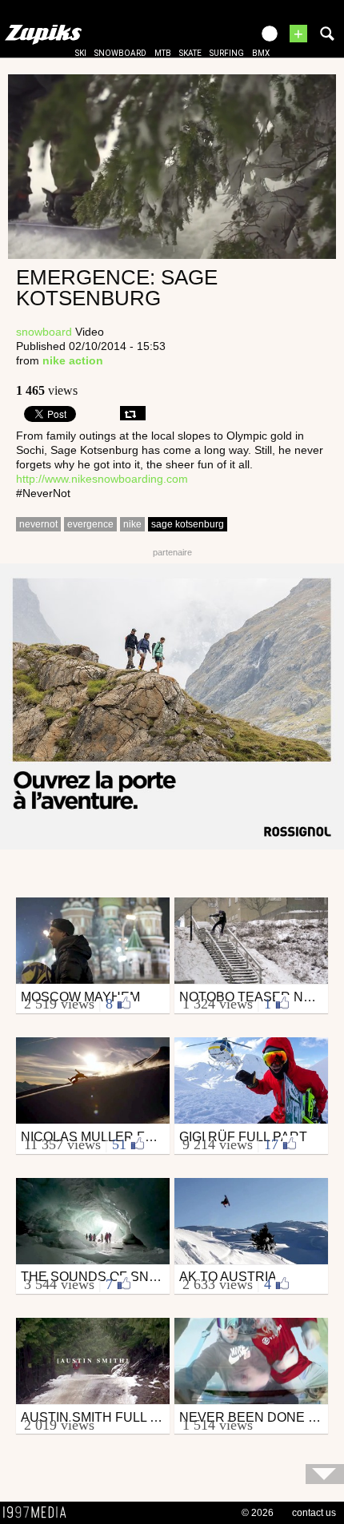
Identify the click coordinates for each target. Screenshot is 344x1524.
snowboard (120, 53)
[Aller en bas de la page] (325, 1474)
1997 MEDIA (39, 1513)
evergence (90, 524)
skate (190, 53)
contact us (314, 1512)
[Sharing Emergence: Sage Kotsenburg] (133, 413)
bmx (261, 53)
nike (132, 524)
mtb (162, 53)
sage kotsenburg (187, 524)
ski (80, 53)
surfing (227, 53)
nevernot (38, 524)
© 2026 (258, 1512)
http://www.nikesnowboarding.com (102, 478)
